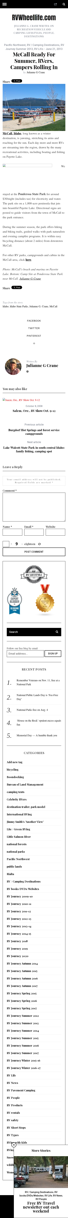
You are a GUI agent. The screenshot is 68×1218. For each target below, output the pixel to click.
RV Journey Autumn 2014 (22, 963)
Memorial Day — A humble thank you (37, 735)
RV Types (13, 1135)
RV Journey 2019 (17, 948)
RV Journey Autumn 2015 (22, 971)
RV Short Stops (16, 1127)
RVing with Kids (17, 1142)
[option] (34, 405)
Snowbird (13, 1157)
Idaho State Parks (19, 306)
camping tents (15, 792)
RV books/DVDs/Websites (23, 889)
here (28, 259)
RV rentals (13, 1112)
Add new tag (14, 762)
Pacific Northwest (15, 45)
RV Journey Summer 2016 (23, 1045)
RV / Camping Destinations (43, 45)
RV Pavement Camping (21, 1090)
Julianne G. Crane (38, 306)
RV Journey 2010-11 (19, 904)
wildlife (11, 1165)
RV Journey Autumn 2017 (22, 986)
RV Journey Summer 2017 (23, 1053)
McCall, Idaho (12, 133)
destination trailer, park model (26, 807)
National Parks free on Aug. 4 (32, 709)
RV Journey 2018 (17, 941)
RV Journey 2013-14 (19, 926)
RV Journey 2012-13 (19, 918)
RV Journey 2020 (17, 956)
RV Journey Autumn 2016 (22, 978)
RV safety (12, 1120)
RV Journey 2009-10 (20, 896)
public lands (14, 866)
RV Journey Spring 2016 (22, 1001)
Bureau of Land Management (25, 784)
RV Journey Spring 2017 (22, 1008)
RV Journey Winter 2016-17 (23, 1068)
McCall (53, 306)
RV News (12, 1083)
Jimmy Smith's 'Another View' (25, 821)
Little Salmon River (19, 836)
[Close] (13, 1144)
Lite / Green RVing (18, 829)
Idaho (6, 306)
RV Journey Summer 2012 (23, 1015)
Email (28, 526)
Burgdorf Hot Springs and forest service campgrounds (34, 429)
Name (7, 526)
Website (50, 526)
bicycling (12, 769)
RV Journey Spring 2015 (21, 993)
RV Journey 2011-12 (19, 911)
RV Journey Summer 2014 (23, 1030)
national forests (17, 844)
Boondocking (15, 777)
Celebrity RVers (17, 799)
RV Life (38, 49)
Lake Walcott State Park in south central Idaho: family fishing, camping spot (34, 447)
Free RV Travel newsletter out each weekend (41, 1207)
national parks (16, 851)
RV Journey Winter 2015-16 (23, 1060)
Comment (10, 490)
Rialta (10, 874)
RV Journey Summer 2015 (22, 1038)
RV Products (15, 1105)
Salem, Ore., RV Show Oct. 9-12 (34, 411)
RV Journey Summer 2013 (23, 1023)
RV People (13, 1097)
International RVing (19, 814)
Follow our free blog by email (22, 648)
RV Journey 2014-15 (19, 933)
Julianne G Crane (36, 72)
